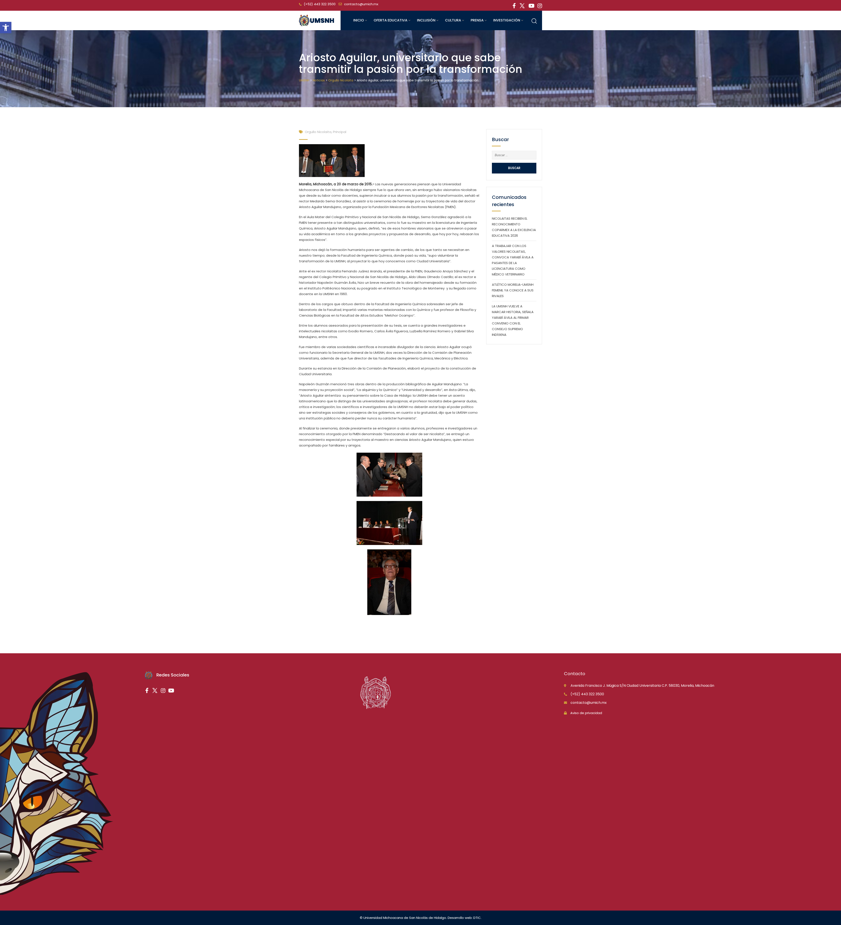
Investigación (506, 20)
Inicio (358, 20)
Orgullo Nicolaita (318, 132)
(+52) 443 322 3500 (320, 4)
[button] (5, 27)
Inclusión (426, 20)
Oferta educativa (390, 20)
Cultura (453, 20)
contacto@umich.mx (361, 4)
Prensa (477, 20)
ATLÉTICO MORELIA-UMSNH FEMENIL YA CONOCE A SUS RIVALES (513, 290)
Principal (339, 132)
